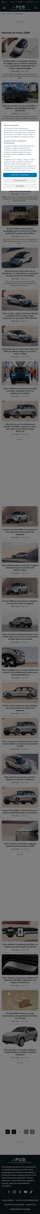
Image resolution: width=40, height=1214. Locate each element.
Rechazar (20, 186)
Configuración (20, 180)
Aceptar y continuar (20, 175)
